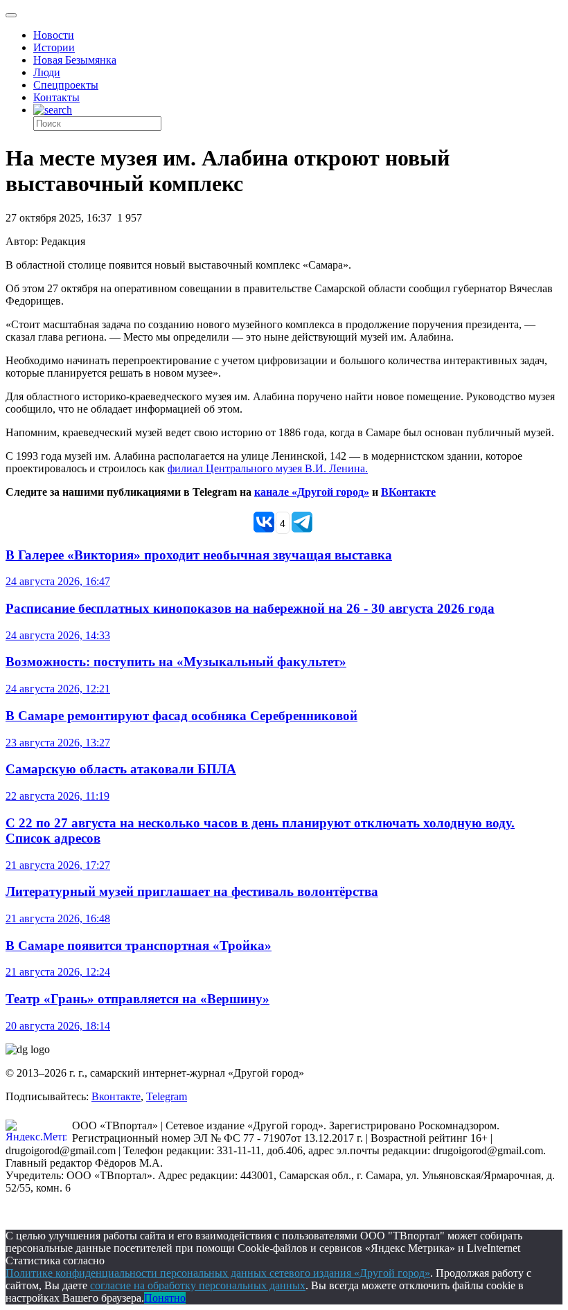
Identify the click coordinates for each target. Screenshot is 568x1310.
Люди (46, 72)
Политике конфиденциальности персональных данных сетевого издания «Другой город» (218, 1273)
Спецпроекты (65, 85)
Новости (53, 35)
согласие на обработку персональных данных (197, 1285)
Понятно (165, 1298)
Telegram (166, 1096)
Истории (54, 47)
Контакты (56, 97)
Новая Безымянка (74, 60)
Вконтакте (116, 1096)
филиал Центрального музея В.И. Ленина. (268, 468)
